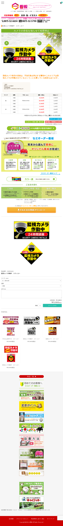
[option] (31, 243)
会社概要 (11, 519)
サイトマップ (50, 519)
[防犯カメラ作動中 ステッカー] (31, 326)
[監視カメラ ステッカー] (52, 326)
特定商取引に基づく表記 (37, 519)
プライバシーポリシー (22, 519)
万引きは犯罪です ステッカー (10, 339)
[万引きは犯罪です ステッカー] (10, 326)
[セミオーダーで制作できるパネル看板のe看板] (31, 9)
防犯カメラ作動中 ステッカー (31, 339)
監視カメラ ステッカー (52, 339)
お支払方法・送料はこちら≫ (54, 124)
